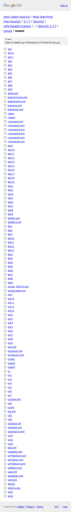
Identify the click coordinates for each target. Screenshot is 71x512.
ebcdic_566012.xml (18, 286)
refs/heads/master (17, 26)
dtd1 (10, 234)
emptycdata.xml (17, 290)
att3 (10, 65)
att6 (10, 77)
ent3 (10, 318)
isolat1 (11, 359)
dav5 (10, 198)
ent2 (10, 314)
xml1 (10, 492)
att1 (10, 49)
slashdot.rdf (14, 423)
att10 (11, 53)
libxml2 (38, 21)
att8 (10, 85)
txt (56, 506)
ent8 (10, 338)
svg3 (10, 443)
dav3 (10, 190)
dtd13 (11, 250)
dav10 (11, 149)
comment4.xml (16, 133)
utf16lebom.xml (16, 463)
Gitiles (20, 506)
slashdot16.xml (16, 431)
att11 (11, 57)
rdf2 (10, 419)
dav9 (10, 214)
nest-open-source (16, 17)
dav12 (11, 157)
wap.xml (12, 471)
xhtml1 (11, 483)
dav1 (10, 145)
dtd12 (11, 246)
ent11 (11, 302)
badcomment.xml (17, 97)
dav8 (10, 210)
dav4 (10, 194)
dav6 (10, 202)
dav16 (11, 169)
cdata (11, 113)
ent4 (10, 322)
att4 (10, 69)
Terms (39, 506)
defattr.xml (14, 218)
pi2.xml (12, 411)
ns (9, 371)
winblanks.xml (15, 475)
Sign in (64, 5)
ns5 (10, 387)
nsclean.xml (14, 399)
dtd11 (11, 242)
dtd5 (10, 266)
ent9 (10, 343)
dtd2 (10, 254)
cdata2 (11, 117)
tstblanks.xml (15, 451)
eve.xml (12, 347)
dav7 (10, 206)
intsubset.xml (15, 351)
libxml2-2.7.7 (47, 26)
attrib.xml (13, 93)
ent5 (10, 327)
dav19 (11, 181)
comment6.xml (16, 141)
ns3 (10, 379)
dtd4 (10, 262)
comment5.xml (16, 137)
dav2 (10, 186)
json (65, 506)
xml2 (10, 496)
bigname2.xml (15, 109)
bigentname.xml (17, 101)
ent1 (10, 294)
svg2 (10, 439)
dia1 (10, 226)
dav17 (11, 173)
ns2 (10, 375)
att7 (10, 81)
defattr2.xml (14, 222)
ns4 (10, 383)
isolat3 (11, 367)
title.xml (12, 447)
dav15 (11, 165)
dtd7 (10, 274)
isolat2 (11, 363)
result (7, 31)
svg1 (10, 435)
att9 (10, 89)
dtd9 (10, 282)
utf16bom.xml (15, 459)
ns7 (10, 395)
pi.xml (11, 407)
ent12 (11, 306)
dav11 (11, 153)
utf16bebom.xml (17, 455)
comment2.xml (16, 125)
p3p (10, 403)
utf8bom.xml (15, 467)
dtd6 (10, 270)
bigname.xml (15, 105)
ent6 (10, 330)
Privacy (30, 506)
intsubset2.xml (16, 355)
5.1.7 (27, 21)
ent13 (11, 310)
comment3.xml (16, 129)
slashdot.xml (15, 427)
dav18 (11, 177)
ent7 (10, 335)
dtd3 (10, 258)
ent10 (11, 298)
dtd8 (10, 278)
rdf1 (10, 415)
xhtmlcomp (14, 488)
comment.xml (15, 121)
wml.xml (12, 479)
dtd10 (11, 238)
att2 (10, 61)
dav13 (11, 161)
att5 (10, 73)
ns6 (10, 391)
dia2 (10, 230)
